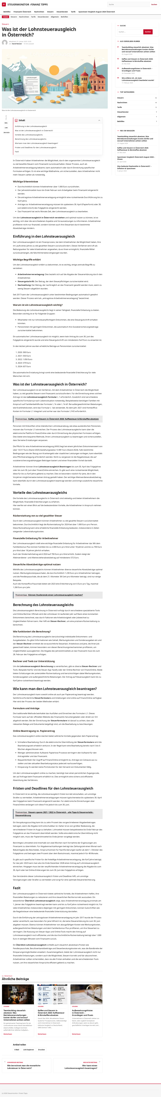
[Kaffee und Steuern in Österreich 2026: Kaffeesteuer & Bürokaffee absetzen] (52, 994)
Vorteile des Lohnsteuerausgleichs (29, 135)
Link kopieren (28, 1050)
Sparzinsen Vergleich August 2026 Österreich (96, 12)
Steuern (50, 12)
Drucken (6, 132)
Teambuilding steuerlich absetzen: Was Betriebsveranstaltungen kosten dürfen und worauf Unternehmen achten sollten (17, 1015)
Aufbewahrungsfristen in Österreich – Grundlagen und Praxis (82, 1012)
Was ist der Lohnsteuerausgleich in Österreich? (34, 130)
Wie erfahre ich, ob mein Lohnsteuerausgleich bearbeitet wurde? (138, 79)
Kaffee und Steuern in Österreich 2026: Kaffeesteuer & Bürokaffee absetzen (51, 1012)
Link (6, 128)
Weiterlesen (8, 1034)
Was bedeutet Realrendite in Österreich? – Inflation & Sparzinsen (134, 167)
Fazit (17, 151)
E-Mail (16, 1050)
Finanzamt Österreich (22, 12)
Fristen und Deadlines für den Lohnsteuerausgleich (35, 147)
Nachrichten (39, 12)
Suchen (154, 4)
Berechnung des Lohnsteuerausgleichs (30, 139)
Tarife (73, 12)
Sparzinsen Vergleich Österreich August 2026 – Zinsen (136, 158)
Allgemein (55, 17)
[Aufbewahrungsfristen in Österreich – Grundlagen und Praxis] (86, 994)
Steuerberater (62, 12)
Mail (6, 123)
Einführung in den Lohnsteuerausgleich (31, 126)
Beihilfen (6, 12)
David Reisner (17, 44)
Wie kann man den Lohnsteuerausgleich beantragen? (36, 143)
